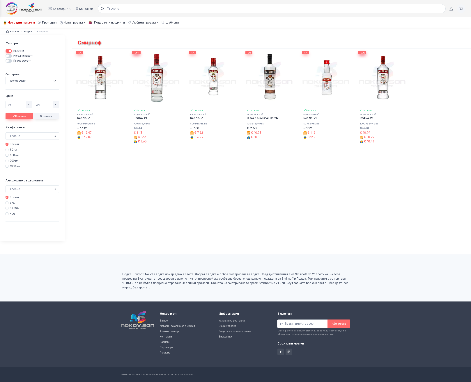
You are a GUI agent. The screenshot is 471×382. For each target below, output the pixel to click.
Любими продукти (145, 22)
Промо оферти (22, 60)
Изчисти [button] (47, 116)
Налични (18, 50)
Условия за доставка (232, 320)
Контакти (85, 9)
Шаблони (172, 22)
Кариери (165, 342)
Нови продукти (74, 22)
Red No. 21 (84, 118)
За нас (164, 320)
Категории (60, 9)
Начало (14, 31)
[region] (32, 155)
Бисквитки (225, 336)
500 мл (14, 155)
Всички (14, 144)
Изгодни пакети (21, 22)
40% (12, 213)
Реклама (165, 352)
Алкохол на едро (170, 331)
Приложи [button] (20, 116)
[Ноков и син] (137, 320)
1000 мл (15, 166)
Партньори (166, 347)
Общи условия (227, 326)
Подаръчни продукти (109, 22)
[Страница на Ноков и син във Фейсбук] (280, 352)
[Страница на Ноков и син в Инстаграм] (289, 352)
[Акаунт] (451, 8)
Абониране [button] (339, 323)
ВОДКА (28, 31)
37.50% (14, 208)
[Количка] (461, 8)
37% (12, 202)
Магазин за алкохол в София (177, 326)
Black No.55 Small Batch (262, 118)
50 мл (13, 149)
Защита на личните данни (235, 331)
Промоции (49, 22)
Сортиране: (13, 74)
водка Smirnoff (85, 114)
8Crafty (175, 374)
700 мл (14, 160)
